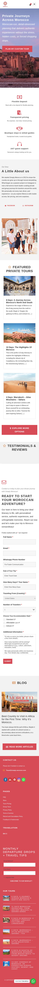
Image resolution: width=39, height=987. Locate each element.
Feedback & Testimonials (11, 819)
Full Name (8, 537)
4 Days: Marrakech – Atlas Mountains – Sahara (22, 941)
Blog (22, 683)
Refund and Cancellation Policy (13, 816)
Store (4, 800)
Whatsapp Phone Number (14, 560)
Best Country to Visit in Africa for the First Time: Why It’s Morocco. (18, 719)
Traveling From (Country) (14, 593)
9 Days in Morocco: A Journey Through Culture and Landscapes (23, 921)
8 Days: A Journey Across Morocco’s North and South (21, 898)
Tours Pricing (7, 803)
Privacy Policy (7, 810)
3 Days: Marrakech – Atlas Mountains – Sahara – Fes (22, 931)
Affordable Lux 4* (13, 623)
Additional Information (13, 632)
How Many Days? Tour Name (16, 582)
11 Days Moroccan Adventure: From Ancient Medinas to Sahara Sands (22, 909)
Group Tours (7, 806)
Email (6, 548)
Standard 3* (11, 619)
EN (4, 833)
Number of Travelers (12, 605)
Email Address (8, 861)
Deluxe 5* (10, 626)
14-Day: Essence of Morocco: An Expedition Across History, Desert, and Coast (22, 965)
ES (6, 833)
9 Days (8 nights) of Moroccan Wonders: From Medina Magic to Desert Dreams (23, 952)
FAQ (4, 797)
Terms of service (8, 813)
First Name (7, 869)
